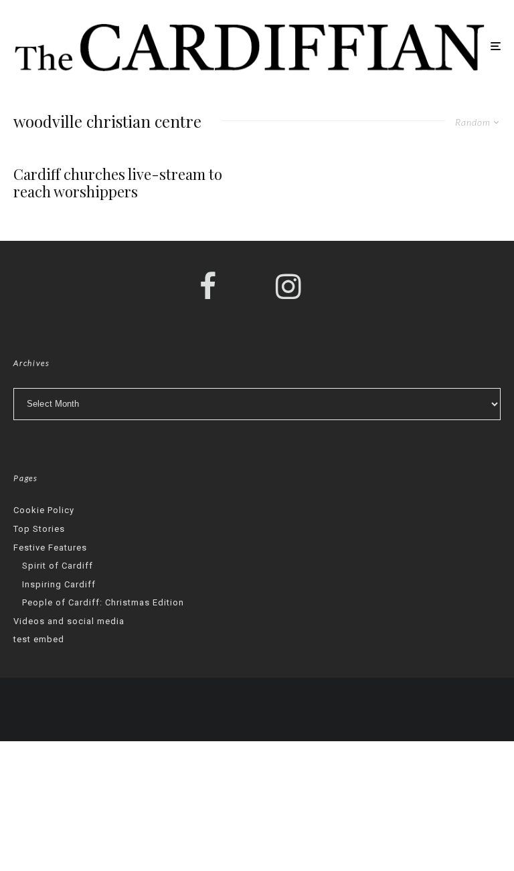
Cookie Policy (43, 510)
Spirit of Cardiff (57, 566)
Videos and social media (68, 621)
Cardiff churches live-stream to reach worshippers (117, 183)
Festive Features (50, 548)
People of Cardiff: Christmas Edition (103, 602)
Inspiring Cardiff (59, 584)
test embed (38, 639)
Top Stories (39, 529)
